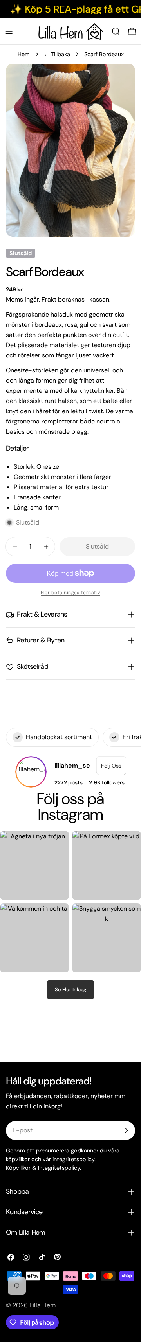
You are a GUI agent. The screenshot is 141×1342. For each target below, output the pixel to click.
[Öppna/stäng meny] (9, 31)
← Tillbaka (57, 54)
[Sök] (116, 31)
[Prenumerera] (126, 1130)
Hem (24, 54)
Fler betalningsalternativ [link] (70, 592)
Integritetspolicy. (59, 1167)
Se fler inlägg (70, 989)
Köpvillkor (18, 1167)
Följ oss (111, 765)
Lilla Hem (42, 1305)
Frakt (49, 299)
